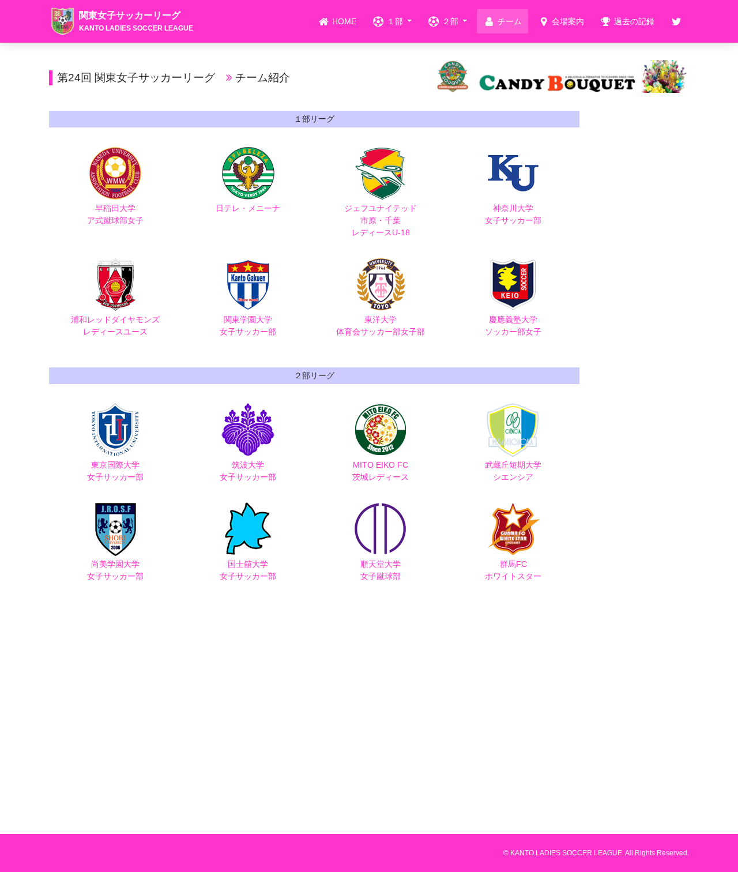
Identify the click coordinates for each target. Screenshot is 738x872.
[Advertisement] (642, 284)
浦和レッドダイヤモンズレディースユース (115, 325)
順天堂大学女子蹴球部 (380, 570)
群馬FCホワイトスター (513, 570)
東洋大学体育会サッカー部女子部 (380, 325)
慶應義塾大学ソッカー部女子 (513, 325)
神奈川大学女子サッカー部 (513, 214)
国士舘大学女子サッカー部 (248, 570)
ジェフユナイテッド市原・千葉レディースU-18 (380, 220)
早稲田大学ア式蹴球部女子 (115, 214)
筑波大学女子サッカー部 (248, 471)
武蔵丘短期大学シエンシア (513, 471)
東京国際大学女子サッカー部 (115, 471)
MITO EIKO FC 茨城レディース (380, 471)
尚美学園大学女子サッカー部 (115, 570)
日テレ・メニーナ (248, 208)
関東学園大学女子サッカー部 (248, 325)
